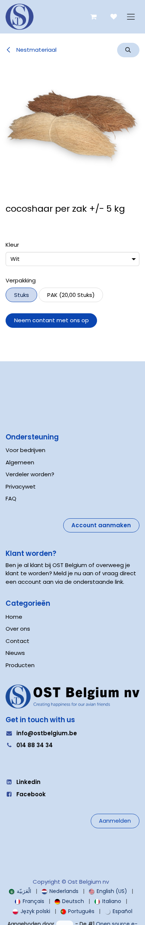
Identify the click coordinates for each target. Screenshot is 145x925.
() (71, 295)
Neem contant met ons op (51, 320)
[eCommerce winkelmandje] (93, 17)
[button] (128, 50)
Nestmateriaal (36, 50)
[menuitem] (20, 891)
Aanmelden (115, 821)
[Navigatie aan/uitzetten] (130, 17)
